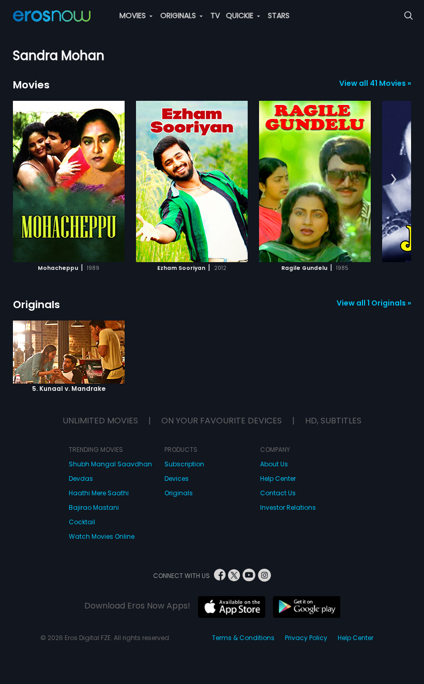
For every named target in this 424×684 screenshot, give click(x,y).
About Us (274, 464)
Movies (31, 85)
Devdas (81, 478)
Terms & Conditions (243, 637)
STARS (279, 15)
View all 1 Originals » (374, 303)
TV (215, 15)
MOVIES (133, 15)
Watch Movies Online (101, 536)
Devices (176, 478)
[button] (394, 180)
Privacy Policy (306, 637)
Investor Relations (288, 507)
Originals (36, 304)
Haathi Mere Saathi (99, 493)
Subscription (184, 464)
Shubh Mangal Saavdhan (110, 464)
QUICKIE (240, 15)
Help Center (278, 478)
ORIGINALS (179, 15)
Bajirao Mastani (94, 507)
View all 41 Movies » (375, 83)
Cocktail (82, 522)
